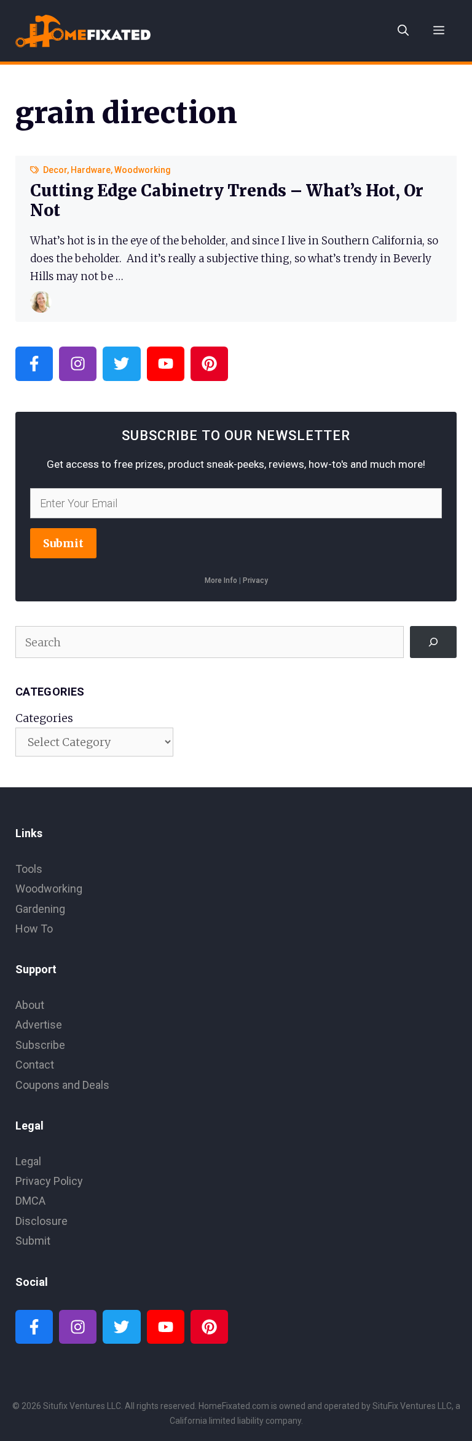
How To (34, 928)
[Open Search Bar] (403, 30)
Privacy (255, 580)
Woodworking (142, 170)
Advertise (38, 1024)
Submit (63, 543)
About (29, 1004)
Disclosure (41, 1220)
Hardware (91, 170)
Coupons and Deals (62, 1084)
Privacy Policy (49, 1180)
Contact (34, 1064)
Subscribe (40, 1044)
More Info (221, 580)
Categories (44, 718)
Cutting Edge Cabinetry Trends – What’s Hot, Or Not (226, 200)
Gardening (40, 908)
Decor (55, 170)
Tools (28, 868)
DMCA (30, 1200)
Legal (28, 1161)
